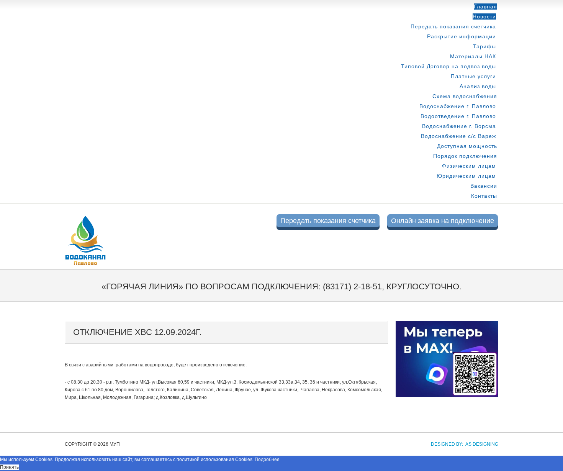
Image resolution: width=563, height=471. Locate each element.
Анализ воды (478, 86)
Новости (484, 16)
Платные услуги (473, 76)
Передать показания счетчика (453, 26)
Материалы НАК (473, 56)
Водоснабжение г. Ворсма (459, 126)
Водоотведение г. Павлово (458, 116)
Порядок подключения (465, 156)
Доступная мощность (467, 146)
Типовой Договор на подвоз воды (448, 66)
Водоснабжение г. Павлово (457, 106)
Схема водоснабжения (464, 96)
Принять (9, 467)
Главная (485, 6)
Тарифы (484, 46)
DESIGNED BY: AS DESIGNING (462, 444)
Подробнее (267, 459)
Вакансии (483, 186)
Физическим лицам (469, 166)
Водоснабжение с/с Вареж (458, 136)
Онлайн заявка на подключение (442, 221)
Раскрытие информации (461, 36)
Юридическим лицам (466, 176)
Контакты (484, 196)
